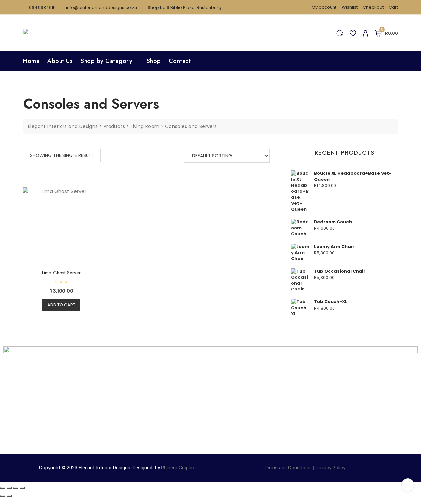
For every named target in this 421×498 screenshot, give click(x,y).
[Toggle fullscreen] (9, 488)
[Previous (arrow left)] (2, 496)
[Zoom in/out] (2, 488)
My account (324, 7)
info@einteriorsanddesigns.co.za (101, 7)
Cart (393, 7)
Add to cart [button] (61, 305)
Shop (154, 61)
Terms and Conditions (287, 468)
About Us (60, 61)
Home (31, 61)
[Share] (15, 488)
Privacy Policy (330, 468)
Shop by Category (106, 61)
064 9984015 (42, 7)
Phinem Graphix (178, 468)
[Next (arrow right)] (9, 496)
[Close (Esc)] (22, 488)
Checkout (373, 7)
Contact (180, 61)
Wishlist (350, 7)
